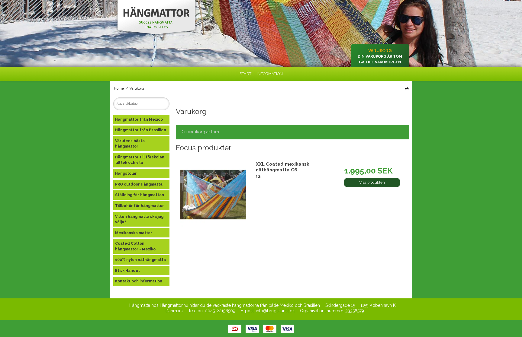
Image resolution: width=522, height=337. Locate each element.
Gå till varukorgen (380, 62)
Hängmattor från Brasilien (140, 130)
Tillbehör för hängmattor (139, 205)
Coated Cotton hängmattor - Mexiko (135, 246)
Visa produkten (372, 182)
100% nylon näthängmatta (140, 259)
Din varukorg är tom (380, 56)
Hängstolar (126, 173)
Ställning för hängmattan (139, 194)
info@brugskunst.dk (275, 310)
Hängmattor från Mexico (139, 119)
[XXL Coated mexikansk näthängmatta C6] (213, 194)
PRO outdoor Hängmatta (139, 184)
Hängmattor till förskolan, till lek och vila (140, 160)
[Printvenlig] (406, 88)
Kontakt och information (138, 281)
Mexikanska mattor (133, 232)
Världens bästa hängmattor (130, 143)
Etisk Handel (127, 270)
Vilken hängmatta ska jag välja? (139, 219)
